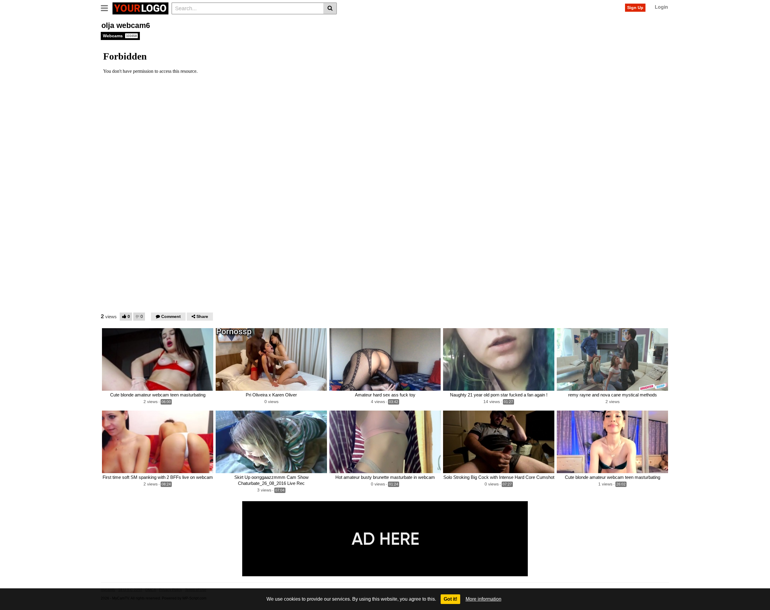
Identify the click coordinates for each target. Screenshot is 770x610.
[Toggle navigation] (106, 7)
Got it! (450, 599)
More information (483, 599)
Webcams (120, 35)
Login (661, 7)
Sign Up (635, 7)
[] (330, 8)
